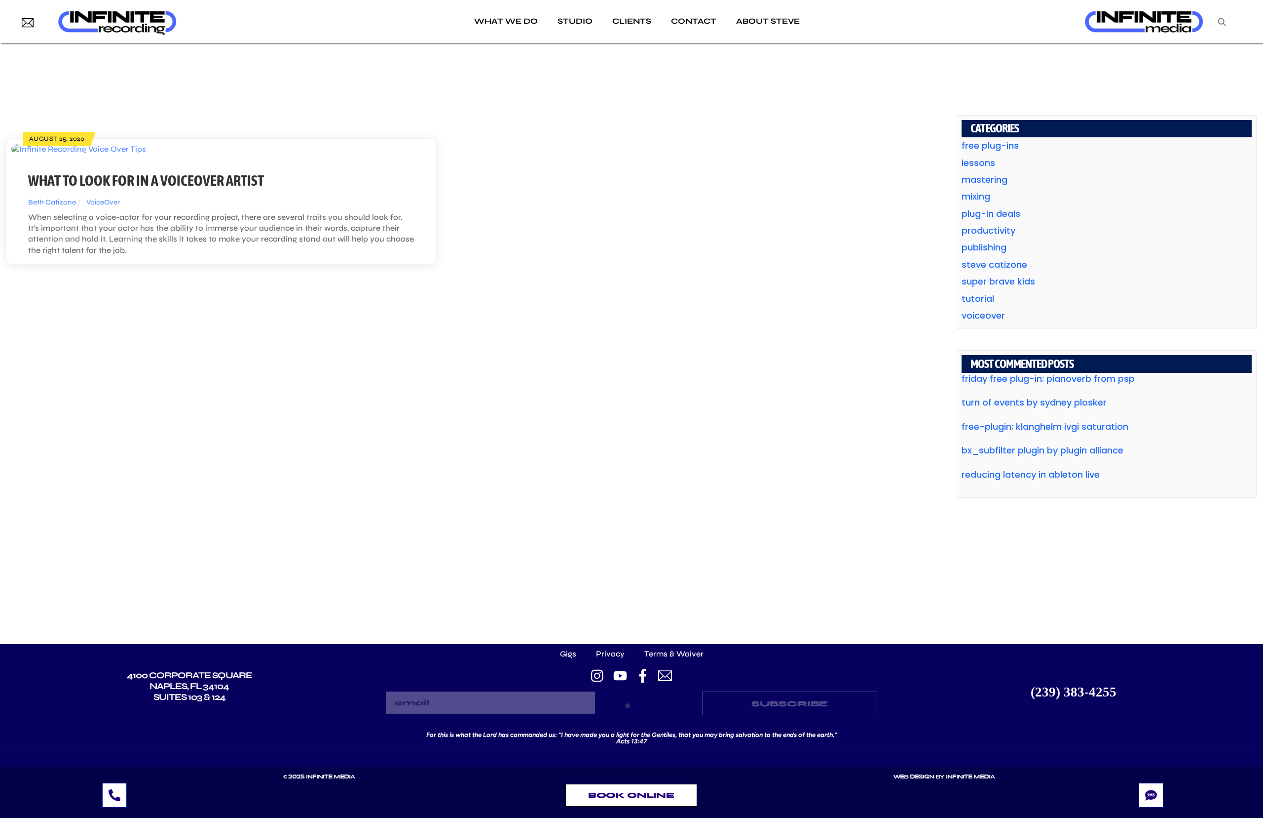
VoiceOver (103, 202)
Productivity (988, 230)
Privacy (610, 653)
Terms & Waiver (674, 653)
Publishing (984, 247)
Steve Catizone (994, 264)
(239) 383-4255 (1073, 692)
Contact (693, 21)
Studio (575, 21)
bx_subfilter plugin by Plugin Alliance (1042, 450)
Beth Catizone (52, 202)
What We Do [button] (506, 21)
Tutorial (978, 298)
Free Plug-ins (990, 145)
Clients (631, 21)
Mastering (984, 179)
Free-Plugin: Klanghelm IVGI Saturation (1045, 426)
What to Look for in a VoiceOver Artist (146, 180)
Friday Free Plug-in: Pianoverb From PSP (1048, 378)
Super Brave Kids (998, 281)
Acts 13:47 (631, 741)
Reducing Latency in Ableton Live (1031, 474)
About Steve (768, 21)
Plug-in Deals (991, 213)
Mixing (976, 196)
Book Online (631, 795)
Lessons (978, 163)
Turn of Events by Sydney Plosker (1034, 402)
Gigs (568, 653)
